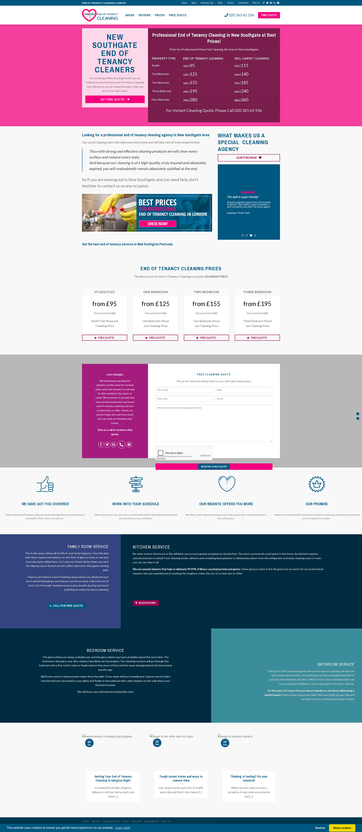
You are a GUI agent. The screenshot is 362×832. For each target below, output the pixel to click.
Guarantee (243, 2)
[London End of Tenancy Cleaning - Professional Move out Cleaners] (101, 15)
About (193, 2)
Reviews (145, 15)
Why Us (256, 2)
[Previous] (223, 202)
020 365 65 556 (241, 15)
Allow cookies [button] (342, 827)
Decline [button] (320, 827)
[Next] (274, 202)
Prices (160, 15)
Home (184, 2)
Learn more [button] (122, 827)
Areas (129, 15)
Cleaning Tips (206, 2)
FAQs (220, 2)
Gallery (230, 2)
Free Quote (178, 15)
